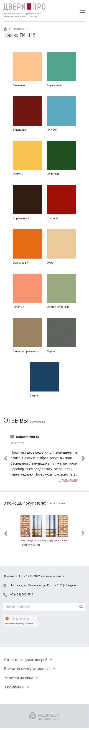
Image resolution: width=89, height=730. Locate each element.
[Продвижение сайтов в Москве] (44, 716)
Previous (5, 533)
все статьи (57, 503)
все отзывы (38, 421)
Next (83, 458)
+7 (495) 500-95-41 (22, 594)
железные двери (52, 576)
